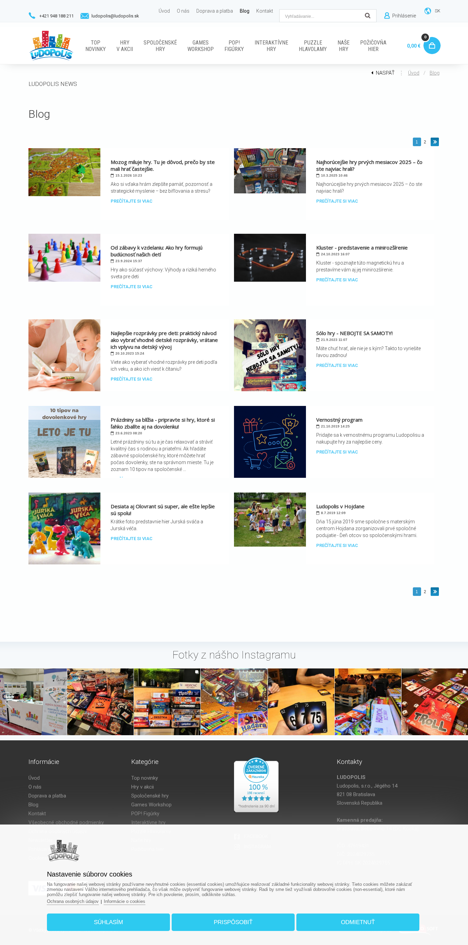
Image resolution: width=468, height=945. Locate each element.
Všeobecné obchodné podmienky (66, 822)
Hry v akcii (142, 787)
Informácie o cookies (124, 901)
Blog (435, 73)
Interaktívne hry (148, 822)
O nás (34, 787)
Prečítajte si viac (131, 201)
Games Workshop (151, 805)
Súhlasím (108, 922)
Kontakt (37, 813)
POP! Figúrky (145, 813)
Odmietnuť (358, 922)
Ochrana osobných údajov (73, 901)
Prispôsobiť (233, 922)
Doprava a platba (47, 796)
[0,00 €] (430, 38)
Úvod (413, 73)
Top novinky (144, 778)
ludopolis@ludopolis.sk (115, 15)
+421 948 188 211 (56, 15)
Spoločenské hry (150, 796)
